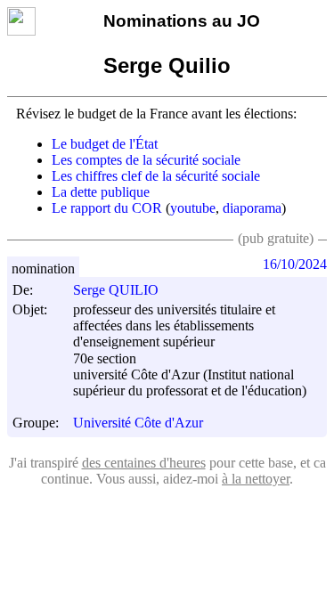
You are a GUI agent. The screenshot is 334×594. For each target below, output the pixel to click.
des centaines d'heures (144, 462)
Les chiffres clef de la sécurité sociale (156, 175)
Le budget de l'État (105, 143)
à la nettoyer (255, 478)
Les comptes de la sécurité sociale (146, 159)
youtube (193, 208)
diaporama (252, 208)
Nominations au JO (181, 21)
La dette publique (101, 191)
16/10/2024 (295, 264)
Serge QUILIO (116, 289)
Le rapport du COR (107, 208)
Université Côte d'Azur (138, 423)
